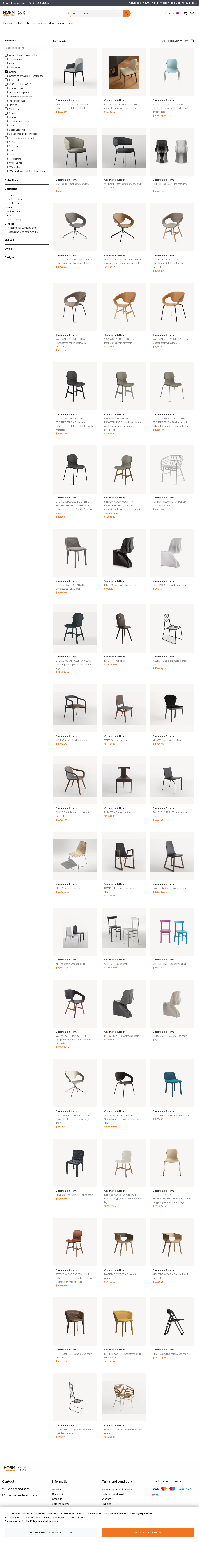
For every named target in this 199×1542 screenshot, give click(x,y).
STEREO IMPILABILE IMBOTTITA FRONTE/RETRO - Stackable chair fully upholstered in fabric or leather (171, 422)
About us (57, 1489)
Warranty (107, 1499)
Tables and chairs (16, 199)
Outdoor (41, 23)
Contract (61, 23)
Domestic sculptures (19, 92)
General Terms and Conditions (118, 1489)
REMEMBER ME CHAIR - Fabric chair (74, 1195)
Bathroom (20, 23)
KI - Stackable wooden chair (70, 964)
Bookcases (14, 67)
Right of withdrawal (113, 1494)
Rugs (11, 125)
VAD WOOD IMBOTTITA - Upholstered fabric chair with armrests (168, 263)
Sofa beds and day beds (22, 138)
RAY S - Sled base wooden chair (170, 888)
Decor (71, 23)
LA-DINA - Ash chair (114, 660)
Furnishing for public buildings (22, 227)
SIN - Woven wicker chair (69, 888)
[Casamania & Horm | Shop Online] (14, 13)
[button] (176, 40)
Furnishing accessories (20, 96)
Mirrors (12, 113)
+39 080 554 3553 (40, 3)
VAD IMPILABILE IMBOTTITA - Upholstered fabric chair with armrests (71, 343)
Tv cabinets (15, 158)
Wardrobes (15, 167)
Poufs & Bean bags (19, 121)
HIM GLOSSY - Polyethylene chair (170, 1036)
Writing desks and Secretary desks (27, 171)
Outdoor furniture (16, 211)
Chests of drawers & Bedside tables (27, 76)
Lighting (31, 23)
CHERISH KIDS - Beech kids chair (169, 964)
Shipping (106, 1503)
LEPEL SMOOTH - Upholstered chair (171, 1115)
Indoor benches (17, 100)
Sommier (14, 146)
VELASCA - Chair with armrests (72, 740)
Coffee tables (16, 88)
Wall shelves (15, 162)
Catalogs (57, 1499)
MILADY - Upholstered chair (167, 740)
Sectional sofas (17, 129)
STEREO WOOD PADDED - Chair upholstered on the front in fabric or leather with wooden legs (74, 1278)
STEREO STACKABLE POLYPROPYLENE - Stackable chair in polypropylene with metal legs (172, 1199)
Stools (12, 150)
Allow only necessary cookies (51, 1532)
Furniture (7, 23)
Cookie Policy (29, 1521)
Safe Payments (60, 1503)
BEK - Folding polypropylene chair (170, 1354)
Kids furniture (14, 203)
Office (51, 23)
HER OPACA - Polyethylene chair (170, 585)
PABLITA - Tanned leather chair (120, 812)
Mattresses (15, 109)
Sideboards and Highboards (24, 133)
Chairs (12, 71)
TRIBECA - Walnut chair (116, 740)
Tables (12, 154)
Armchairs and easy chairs (23, 55)
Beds (11, 63)
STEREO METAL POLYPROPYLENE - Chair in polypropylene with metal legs (74, 664)
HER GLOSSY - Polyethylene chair (121, 1036)
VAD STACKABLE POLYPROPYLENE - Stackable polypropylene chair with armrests (123, 1119)
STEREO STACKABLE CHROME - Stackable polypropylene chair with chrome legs (171, 108)
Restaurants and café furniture (23, 232)
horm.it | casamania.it (15, 3)
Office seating (14, 219)
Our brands (58, 1494)
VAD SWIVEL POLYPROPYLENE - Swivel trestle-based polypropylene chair (74, 1119)
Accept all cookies (148, 1532)
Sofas (12, 142)
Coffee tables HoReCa (20, 84)
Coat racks (14, 80)
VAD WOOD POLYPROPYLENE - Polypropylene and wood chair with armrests (74, 1040)
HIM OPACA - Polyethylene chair (121, 585)
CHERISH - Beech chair (115, 964)
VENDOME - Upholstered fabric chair (123, 184)
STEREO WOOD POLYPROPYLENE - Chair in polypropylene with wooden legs (123, 1199)
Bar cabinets (15, 59)
